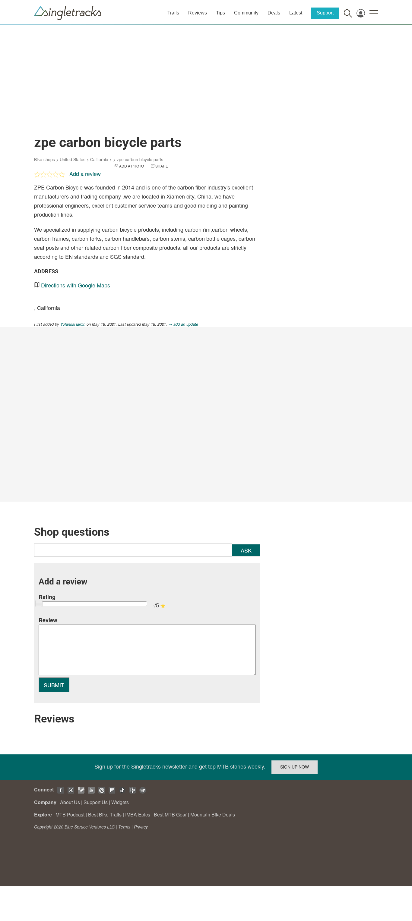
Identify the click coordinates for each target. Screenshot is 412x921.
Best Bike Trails (105, 814)
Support (325, 12)
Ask (246, 550)
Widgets (120, 802)
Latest (295, 12)
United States (72, 159)
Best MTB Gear (170, 814)
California (99, 159)
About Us (70, 802)
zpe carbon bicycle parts (140, 159)
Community (246, 12)
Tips (220, 12)
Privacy (141, 827)
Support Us (96, 802)
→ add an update (183, 324)
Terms (124, 827)
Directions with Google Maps (75, 285)
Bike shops (44, 159)
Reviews (197, 12)
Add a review (85, 173)
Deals (274, 12)
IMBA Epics (137, 814)
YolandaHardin (72, 324)
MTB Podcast (69, 814)
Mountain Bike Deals (212, 814)
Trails (173, 12)
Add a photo (131, 165)
